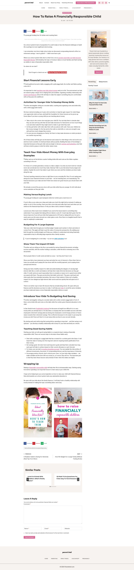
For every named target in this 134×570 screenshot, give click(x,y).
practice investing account (50, 349)
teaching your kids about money (47, 91)
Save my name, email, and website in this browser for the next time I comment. (47, 533)
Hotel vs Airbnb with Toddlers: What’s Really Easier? (36, 479)
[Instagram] (102, 2)
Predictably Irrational (42, 309)
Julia (64, 20)
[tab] (51, 486)
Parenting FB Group (67, 2)
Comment (27, 504)
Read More (93, 108)
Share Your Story (55, 2)
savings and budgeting (68, 144)
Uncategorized (67, 13)
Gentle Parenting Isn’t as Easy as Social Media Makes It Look (98, 127)
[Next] (78, 479)
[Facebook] (99, 2)
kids (62, 288)
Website (67, 529)
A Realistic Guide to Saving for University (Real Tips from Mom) (36, 456)
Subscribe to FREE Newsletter (85, 2)
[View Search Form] (109, 3)
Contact (46, 2)
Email (47, 529)
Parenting (54, 558)
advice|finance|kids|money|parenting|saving (35, 448)
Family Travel (65, 558)
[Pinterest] (106, 2)
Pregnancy (85, 558)
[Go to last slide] (27, 479)
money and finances (30, 95)
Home (43, 8)
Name (26, 529)
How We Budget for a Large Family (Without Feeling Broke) (68, 456)
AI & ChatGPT (76, 8)
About (41, 2)
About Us (98, 72)
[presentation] (98, 95)
